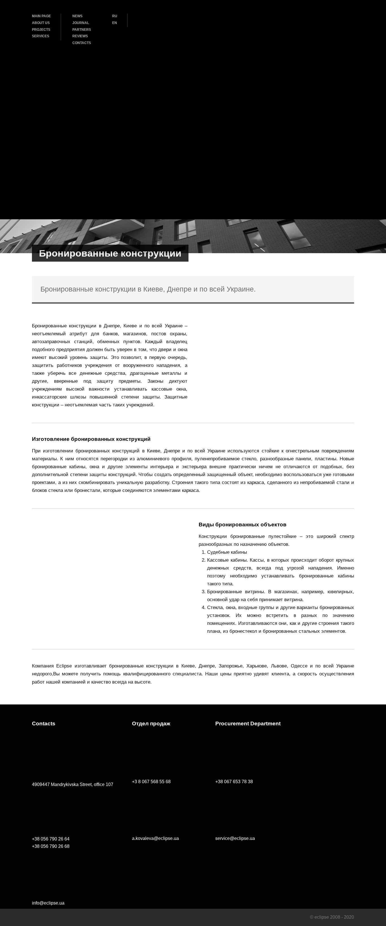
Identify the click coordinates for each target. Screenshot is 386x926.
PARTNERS (81, 30)
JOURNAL (80, 23)
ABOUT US (41, 23)
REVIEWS (80, 36)
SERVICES (40, 36)
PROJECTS (41, 30)
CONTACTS (81, 43)
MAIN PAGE (41, 16)
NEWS (77, 16)
